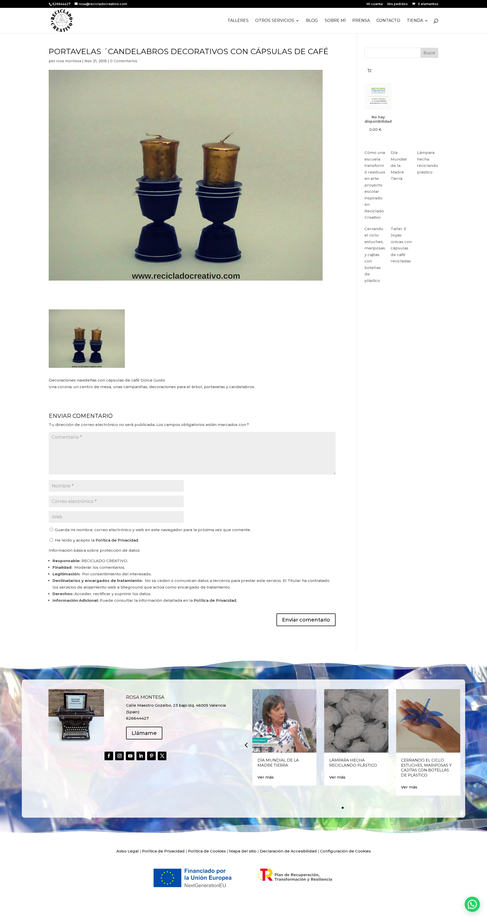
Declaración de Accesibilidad (288, 851)
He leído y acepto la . (96, 540)
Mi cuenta (375, 4)
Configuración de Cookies (345, 851)
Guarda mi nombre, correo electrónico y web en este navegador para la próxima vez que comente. (153, 529)
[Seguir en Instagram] (119, 756)
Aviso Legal (127, 851)
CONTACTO (388, 21)
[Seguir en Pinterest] (151, 756)
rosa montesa (68, 61)
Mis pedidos (397, 4)
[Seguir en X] (162, 756)
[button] (246, 744)
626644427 (61, 4)
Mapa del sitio (242, 851)
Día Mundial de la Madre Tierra (399, 165)
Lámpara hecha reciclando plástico (353, 763)
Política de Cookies (207, 851)
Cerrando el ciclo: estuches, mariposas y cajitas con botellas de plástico (374, 254)
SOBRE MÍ (335, 21)
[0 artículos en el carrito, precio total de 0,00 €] (369, 70)
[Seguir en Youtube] (130, 756)
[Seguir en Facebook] (109, 756)
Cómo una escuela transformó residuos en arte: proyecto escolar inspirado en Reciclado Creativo (374, 185)
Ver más (265, 777)
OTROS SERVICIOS (274, 21)
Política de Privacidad (117, 540)
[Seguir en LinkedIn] (140, 756)
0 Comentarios (123, 61)
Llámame (144, 733)
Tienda (415, 21)
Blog (312, 21)
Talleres (238, 21)
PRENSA (361, 21)
